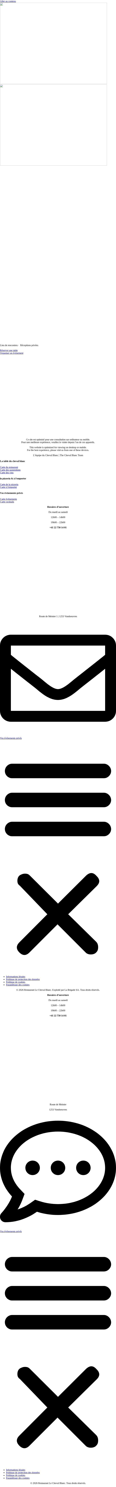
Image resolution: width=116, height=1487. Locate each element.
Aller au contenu (8, 1)
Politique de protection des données (23, 979)
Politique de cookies (15, 982)
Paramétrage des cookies (17, 984)
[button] (58, 856)
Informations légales (15, 976)
